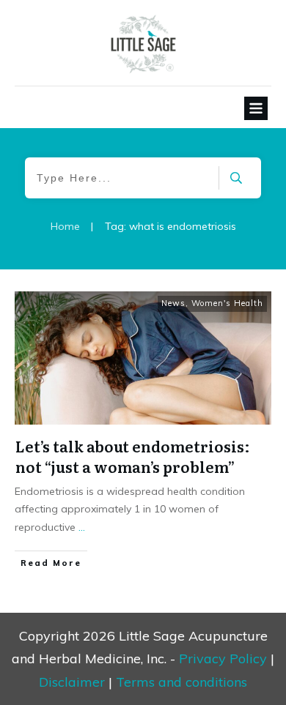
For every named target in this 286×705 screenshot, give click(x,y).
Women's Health (227, 303)
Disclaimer (72, 682)
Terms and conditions (181, 682)
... (81, 527)
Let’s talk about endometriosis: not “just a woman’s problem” (132, 456)
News (173, 303)
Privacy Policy (223, 658)
